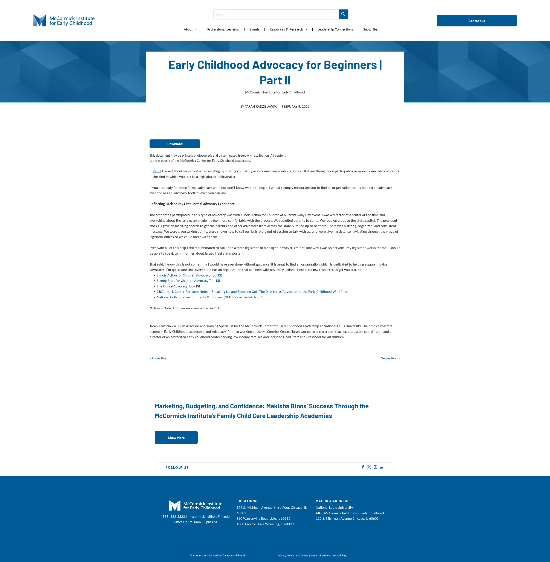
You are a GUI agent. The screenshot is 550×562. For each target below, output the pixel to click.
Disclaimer (302, 555)
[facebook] (362, 467)
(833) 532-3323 (173, 516)
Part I (157, 171)
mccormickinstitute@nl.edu (209, 516)
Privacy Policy (286, 555)
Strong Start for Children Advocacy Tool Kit (188, 280)
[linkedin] (381, 467)
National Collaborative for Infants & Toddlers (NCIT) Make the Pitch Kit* (210, 297)
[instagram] (375, 467)
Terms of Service (320, 555)
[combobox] (276, 14)
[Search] (343, 14)
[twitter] (369, 467)
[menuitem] (191, 29)
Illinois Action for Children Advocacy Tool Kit (189, 275)
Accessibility (339, 555)
